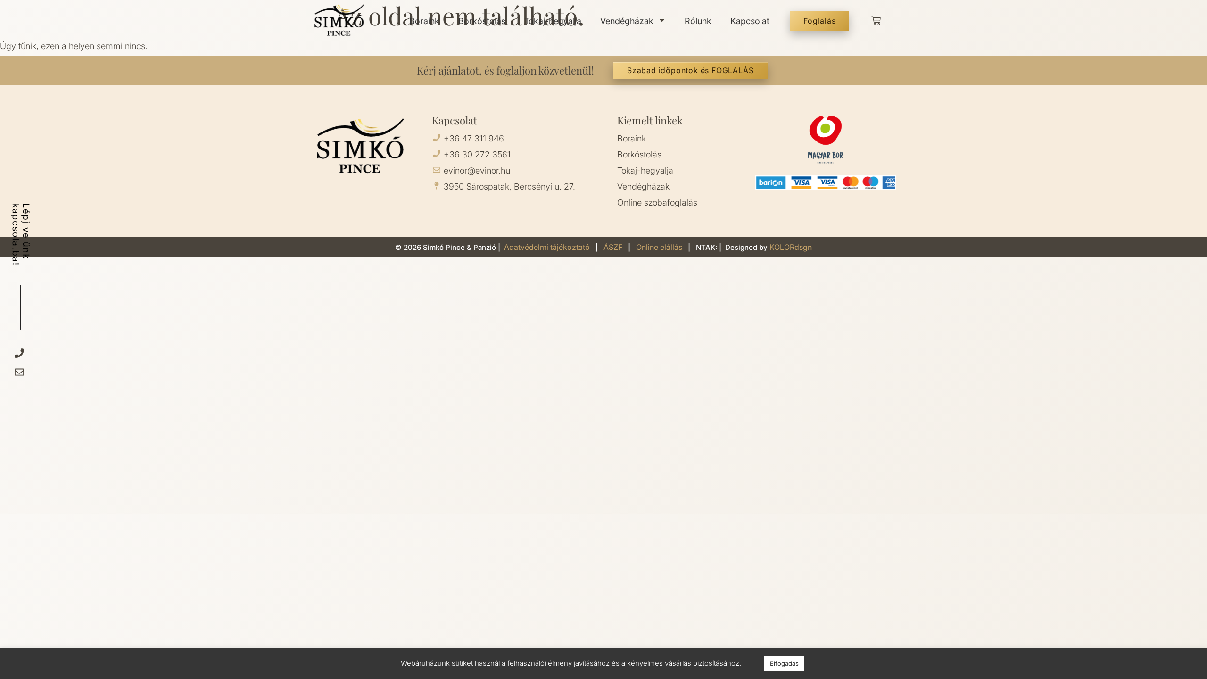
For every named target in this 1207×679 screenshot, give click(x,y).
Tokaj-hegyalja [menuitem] (552, 21)
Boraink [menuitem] (424, 21)
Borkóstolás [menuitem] (481, 21)
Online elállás (659, 247)
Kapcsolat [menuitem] (749, 21)
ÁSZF (614, 247)
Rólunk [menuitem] (698, 21)
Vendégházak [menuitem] (626, 21)
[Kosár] (876, 20)
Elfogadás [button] (784, 663)
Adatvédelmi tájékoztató (548, 247)
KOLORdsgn (790, 247)
